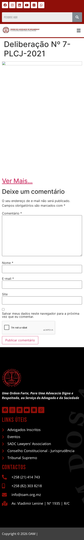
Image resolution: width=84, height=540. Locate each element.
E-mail (8, 278)
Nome (7, 262)
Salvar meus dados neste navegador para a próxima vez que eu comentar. (40, 315)
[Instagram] (12, 5)
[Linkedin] (19, 5)
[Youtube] (27, 5)
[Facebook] (5, 5)
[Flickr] (34, 5)
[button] (78, 30)
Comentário (12, 213)
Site (5, 294)
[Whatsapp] (41, 5)
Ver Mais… (17, 181)
